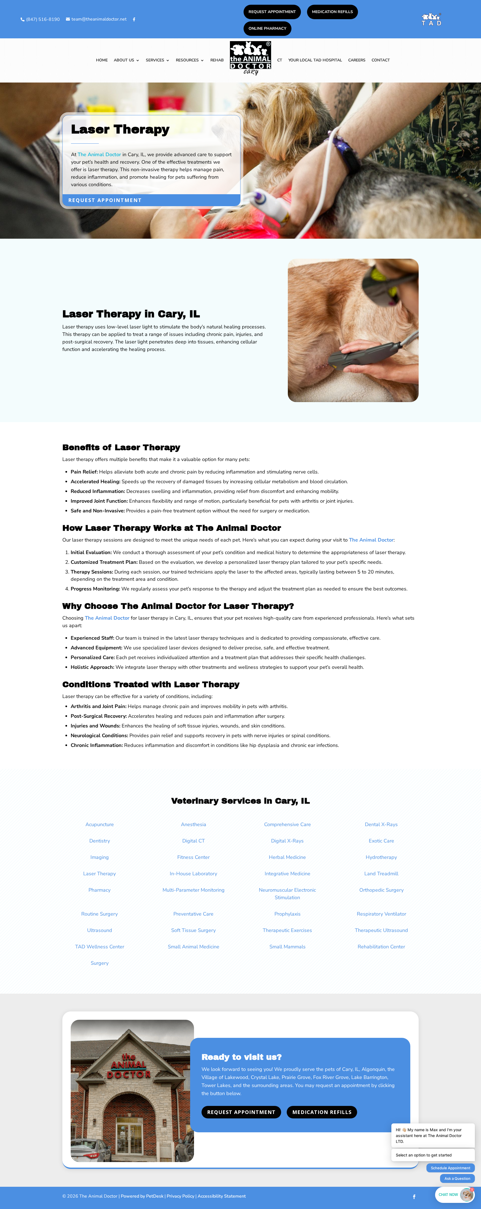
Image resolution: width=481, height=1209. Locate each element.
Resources (187, 60)
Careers (356, 60)
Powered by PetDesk (142, 1196)
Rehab (217, 60)
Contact (381, 60)
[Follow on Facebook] (414, 1196)
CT (279, 60)
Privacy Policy (180, 1196)
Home (102, 60)
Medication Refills (332, 11)
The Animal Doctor (99, 154)
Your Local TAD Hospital (315, 60)
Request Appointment (272, 11)
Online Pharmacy (267, 28)
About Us (124, 60)
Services (155, 60)
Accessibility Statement (222, 1196)
